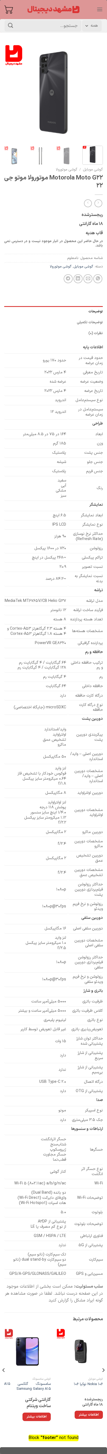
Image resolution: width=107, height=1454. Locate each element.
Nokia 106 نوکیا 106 (88, 1384)
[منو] (100, 9)
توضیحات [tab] (95, 311)
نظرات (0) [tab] (95, 333)
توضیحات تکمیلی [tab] (90, 322)
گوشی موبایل (93, 169)
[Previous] (94, 92)
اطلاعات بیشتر (88, 1414)
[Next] (9, 92)
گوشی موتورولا (66, 169)
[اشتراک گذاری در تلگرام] (68, 278)
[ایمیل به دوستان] (87, 278)
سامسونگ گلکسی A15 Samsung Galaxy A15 (27, 1386)
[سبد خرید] (8, 9)
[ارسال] (10, 25)
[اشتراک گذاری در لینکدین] (78, 278)
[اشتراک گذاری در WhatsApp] (97, 278)
